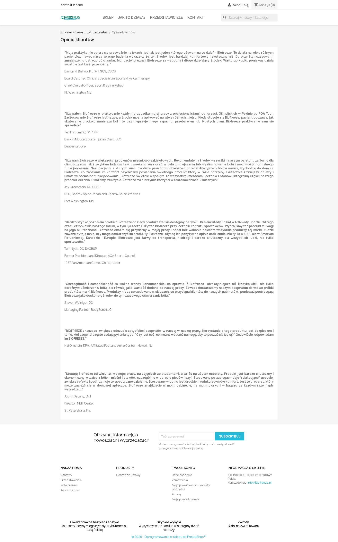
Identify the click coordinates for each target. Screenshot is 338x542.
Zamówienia (180, 480)
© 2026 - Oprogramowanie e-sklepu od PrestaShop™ (169, 537)
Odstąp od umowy (128, 475)
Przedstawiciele (166, 17)
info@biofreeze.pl (259, 482)
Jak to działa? (132, 17)
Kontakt (195, 17)
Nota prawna (68, 485)
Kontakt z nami (71, 5)
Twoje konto (183, 468)
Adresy (177, 494)
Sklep (108, 17)
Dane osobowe (182, 475)
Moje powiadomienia (185, 499)
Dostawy (66, 475)
